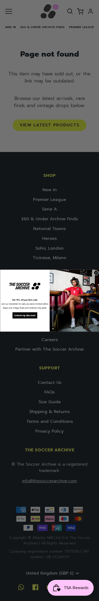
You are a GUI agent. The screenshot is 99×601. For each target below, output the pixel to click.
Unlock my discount (24, 315)
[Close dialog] (96, 272)
